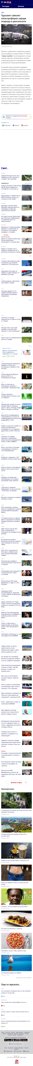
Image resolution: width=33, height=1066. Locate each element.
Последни (5, 6)
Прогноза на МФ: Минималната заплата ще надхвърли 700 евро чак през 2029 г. (11, 773)
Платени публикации (18, 1047)
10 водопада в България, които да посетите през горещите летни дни (16, 811)
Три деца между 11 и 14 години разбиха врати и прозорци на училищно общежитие (9, 293)
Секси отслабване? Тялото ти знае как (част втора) (15, 883)
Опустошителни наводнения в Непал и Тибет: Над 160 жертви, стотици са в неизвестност (10, 668)
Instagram (25, 125)
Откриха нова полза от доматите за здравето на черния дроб (9, 734)
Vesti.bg (9, 1034)
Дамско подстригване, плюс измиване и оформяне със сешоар (9, 353)
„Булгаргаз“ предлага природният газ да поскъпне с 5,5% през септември (10, 489)
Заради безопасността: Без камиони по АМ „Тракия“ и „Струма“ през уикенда (10, 177)
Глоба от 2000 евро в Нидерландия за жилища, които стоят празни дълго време (10, 626)
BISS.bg (4, 1033)
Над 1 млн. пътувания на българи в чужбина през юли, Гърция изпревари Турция (9, 552)
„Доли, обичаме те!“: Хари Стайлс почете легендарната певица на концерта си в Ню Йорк (10, 604)
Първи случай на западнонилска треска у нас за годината (10, 395)
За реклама (10, 1047)
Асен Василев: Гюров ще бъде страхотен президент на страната (11, 764)
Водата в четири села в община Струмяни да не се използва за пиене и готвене (11, 250)
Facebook (17, 125)
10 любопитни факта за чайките (11, 973)
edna (4, 1005)
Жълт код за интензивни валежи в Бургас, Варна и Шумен (9, 678)
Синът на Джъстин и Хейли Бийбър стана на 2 (13, 1002)
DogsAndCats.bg (19, 1032)
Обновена (3, 751)
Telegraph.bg (20, 1034)
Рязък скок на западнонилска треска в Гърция (11, 338)
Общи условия (23, 1057)
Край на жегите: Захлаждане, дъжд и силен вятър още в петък (11, 469)
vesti (4, 1015)
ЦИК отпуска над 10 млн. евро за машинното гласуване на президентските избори (11, 531)
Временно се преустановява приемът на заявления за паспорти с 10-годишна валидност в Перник (10, 229)
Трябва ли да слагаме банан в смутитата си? (15, 860)
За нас (5, 1047)
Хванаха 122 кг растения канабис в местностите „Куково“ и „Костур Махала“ (10, 329)
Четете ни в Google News (16, 1044)
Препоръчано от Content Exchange (23, 977)
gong (4, 1026)
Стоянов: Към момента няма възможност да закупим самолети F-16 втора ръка (10, 262)
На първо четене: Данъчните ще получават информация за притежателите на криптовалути (10, 219)
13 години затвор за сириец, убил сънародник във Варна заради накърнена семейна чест (10, 520)
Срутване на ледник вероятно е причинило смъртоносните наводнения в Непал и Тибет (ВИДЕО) (11, 439)
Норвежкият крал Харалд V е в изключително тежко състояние (11, 572)
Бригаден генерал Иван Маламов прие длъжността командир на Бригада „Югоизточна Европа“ (10, 208)
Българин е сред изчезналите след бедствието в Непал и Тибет (11, 755)
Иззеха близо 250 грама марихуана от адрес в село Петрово (10, 582)
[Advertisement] (16, 146)
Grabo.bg (16, 1033)
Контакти (26, 1047)
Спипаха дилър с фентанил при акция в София (10, 282)
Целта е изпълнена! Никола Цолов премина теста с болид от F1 (15, 1022)
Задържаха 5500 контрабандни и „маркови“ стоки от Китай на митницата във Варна (11, 593)
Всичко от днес (16, 782)
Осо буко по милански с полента (11, 928)
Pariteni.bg (21, 1033)
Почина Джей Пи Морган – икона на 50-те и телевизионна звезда (10, 376)
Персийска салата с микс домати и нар (13, 951)
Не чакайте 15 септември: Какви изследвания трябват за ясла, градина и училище (10, 658)
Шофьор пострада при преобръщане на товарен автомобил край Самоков (9, 479)
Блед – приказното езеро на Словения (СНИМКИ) (10, 703)
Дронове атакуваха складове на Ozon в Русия (11, 498)
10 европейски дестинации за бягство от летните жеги (14, 835)
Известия (27, 1051)
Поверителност (9, 1051)
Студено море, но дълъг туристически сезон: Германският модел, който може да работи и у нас (10, 649)
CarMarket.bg (26, 1032)
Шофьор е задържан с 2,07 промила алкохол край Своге (11, 458)
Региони (21, 6)
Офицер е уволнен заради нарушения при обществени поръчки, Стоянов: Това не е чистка (10, 743)
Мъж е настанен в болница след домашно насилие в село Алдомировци (10, 449)
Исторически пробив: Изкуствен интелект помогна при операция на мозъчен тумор (11, 542)
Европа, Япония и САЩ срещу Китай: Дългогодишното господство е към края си (11, 187)
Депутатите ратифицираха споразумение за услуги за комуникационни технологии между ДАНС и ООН (11, 417)
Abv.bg (2, 1032)
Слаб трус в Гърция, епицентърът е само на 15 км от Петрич (10, 319)
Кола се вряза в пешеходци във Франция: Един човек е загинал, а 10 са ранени (10, 686)
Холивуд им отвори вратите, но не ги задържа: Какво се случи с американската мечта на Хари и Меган (11, 724)
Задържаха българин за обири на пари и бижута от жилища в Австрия (10, 272)
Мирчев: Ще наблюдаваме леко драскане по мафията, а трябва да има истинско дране (11, 615)
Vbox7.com (7, 1032)
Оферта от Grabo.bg (5, 348)
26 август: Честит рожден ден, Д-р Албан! (14, 906)
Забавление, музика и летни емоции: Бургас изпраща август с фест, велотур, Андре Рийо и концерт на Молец (11, 407)
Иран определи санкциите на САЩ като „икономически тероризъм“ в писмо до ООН (11, 695)
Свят (4, 168)
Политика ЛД (19, 1051)
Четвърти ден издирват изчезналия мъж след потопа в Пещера (11, 562)
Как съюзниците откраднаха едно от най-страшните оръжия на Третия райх (16, 992)
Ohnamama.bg (10, 1033)
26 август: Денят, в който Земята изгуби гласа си (15, 1012)
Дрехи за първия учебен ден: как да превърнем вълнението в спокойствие (11, 240)
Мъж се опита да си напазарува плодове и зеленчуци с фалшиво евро (10, 386)
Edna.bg (26, 1033)
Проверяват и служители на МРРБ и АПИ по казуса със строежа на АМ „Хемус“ (10, 197)
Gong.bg (13, 1032)
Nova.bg (14, 1034)
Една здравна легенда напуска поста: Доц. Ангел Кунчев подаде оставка (10, 712)
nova (4, 996)
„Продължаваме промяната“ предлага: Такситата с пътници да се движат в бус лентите (10, 366)
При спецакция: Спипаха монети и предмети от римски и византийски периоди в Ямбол (11, 509)
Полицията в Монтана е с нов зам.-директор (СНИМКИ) (11, 635)
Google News (7, 125)
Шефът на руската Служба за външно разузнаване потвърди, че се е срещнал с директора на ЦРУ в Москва (10, 428)
